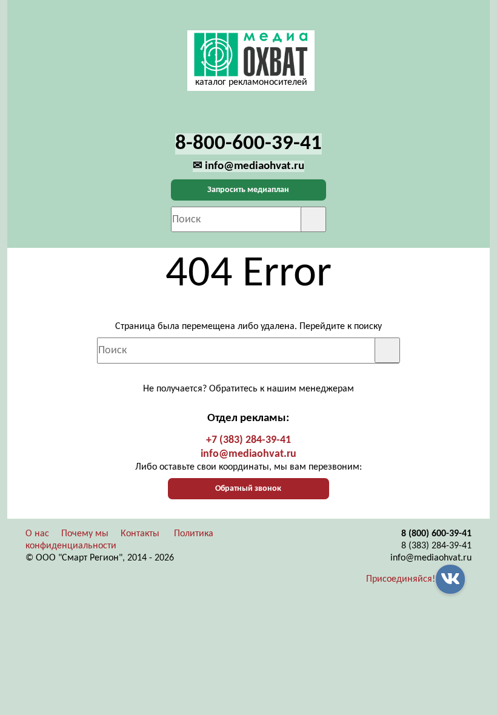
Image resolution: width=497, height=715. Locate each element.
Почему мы (84, 534)
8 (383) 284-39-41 (436, 546)
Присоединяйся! (400, 579)
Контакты (140, 534)
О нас (37, 534)
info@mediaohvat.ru (248, 454)
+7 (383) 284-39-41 (248, 440)
